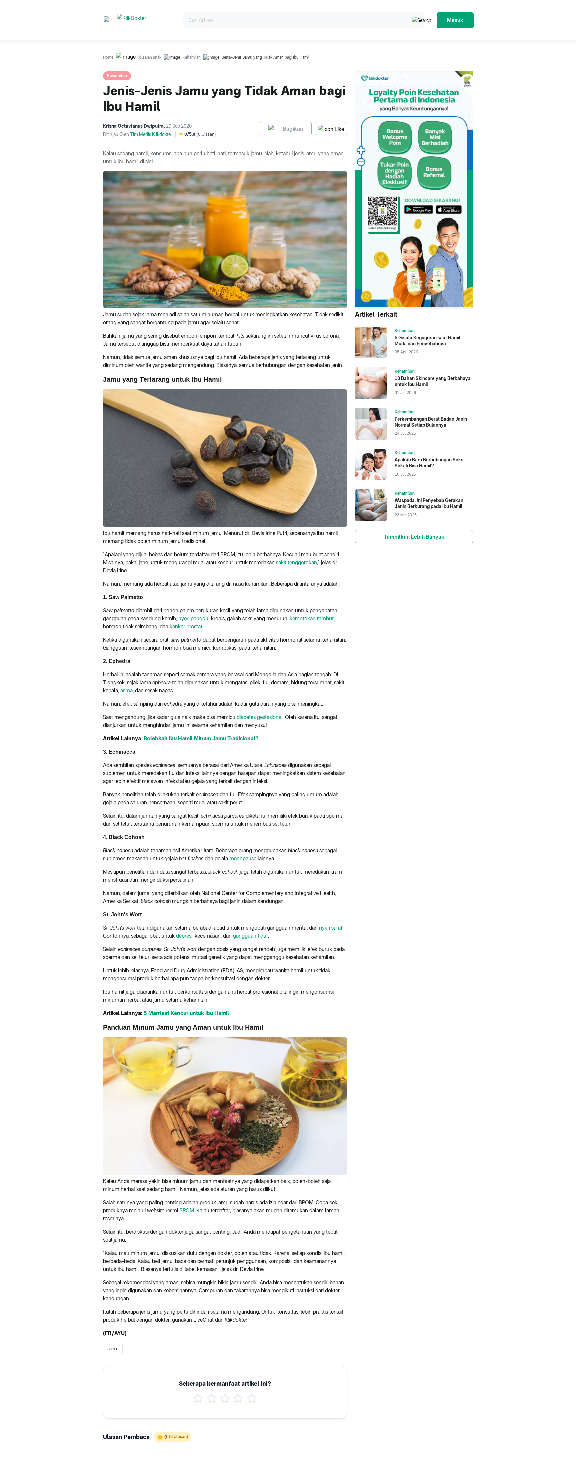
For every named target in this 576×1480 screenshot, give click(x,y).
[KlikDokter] (144, 20)
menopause (242, 858)
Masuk (455, 20)
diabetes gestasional (260, 717)
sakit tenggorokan (296, 562)
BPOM (186, 1210)
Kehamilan (192, 57)
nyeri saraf (330, 928)
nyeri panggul (194, 618)
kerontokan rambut (312, 618)
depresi (184, 936)
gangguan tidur (250, 936)
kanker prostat (186, 626)
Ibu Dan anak (149, 57)
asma (126, 690)
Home (108, 57)
